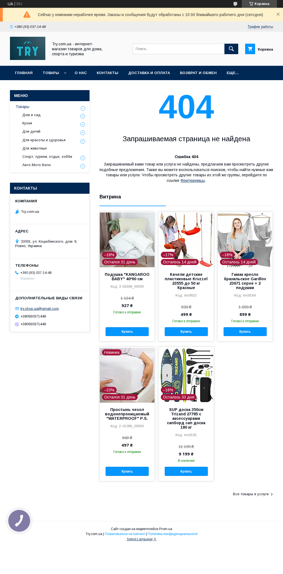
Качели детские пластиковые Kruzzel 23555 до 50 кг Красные (186, 281)
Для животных (34, 148)
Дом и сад (31, 115)
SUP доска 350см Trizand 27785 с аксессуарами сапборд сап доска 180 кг (186, 418)
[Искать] (231, 49)
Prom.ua (165, 529)
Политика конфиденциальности (173, 534)
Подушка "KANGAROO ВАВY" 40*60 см (127, 276)
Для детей (31, 131)
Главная (24, 73)
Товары (51, 73)
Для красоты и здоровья (43, 140)
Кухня (27, 123)
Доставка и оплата (149, 73)
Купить (127, 332)
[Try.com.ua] (27, 58)
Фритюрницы (192, 180)
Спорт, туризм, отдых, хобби (47, 156)
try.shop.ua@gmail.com (39, 308)
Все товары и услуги (251, 494)
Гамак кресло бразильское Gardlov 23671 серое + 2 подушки (245, 281)
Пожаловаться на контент (125, 534)
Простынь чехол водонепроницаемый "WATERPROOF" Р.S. (127, 414)
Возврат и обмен (198, 73)
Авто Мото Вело (36, 165)
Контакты (107, 73)
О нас (81, 73)
